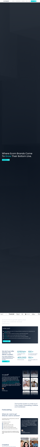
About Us (13, 1)
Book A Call (33, 1)
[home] (6, 1)
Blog (29, 1)
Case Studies (23, 1)
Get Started (5, 159)
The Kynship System (18, 1)
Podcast (27, 1)
